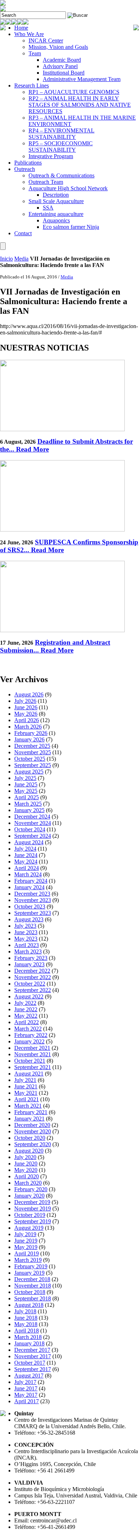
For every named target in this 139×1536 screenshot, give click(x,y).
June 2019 (25, 1241)
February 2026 (30, 733)
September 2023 (32, 913)
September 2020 (32, 1144)
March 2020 (28, 1183)
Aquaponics (56, 220)
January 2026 (29, 739)
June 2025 (25, 784)
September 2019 (32, 1221)
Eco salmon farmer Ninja (71, 227)
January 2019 (29, 1273)
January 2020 (29, 1196)
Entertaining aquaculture (56, 214)
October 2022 (29, 984)
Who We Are (29, 34)
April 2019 (26, 1253)
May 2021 (25, 1093)
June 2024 (25, 855)
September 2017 (32, 1369)
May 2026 (25, 714)
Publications (28, 163)
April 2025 (26, 797)
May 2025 (25, 791)
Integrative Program (51, 156)
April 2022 (26, 1022)
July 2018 (25, 1311)
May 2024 (25, 861)
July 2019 (25, 1234)
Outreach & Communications (61, 175)
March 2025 (28, 804)
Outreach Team (46, 182)
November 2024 (32, 823)
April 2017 (26, 1401)
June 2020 (25, 1163)
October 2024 (29, 829)
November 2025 (32, 752)
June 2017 (25, 1388)
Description (56, 195)
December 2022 (32, 971)
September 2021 (32, 1067)
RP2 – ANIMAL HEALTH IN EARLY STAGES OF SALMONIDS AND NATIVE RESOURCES (80, 104)
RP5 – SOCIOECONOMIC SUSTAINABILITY (61, 146)
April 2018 (26, 1331)
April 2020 (26, 1176)
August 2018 (28, 1305)
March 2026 (28, 727)
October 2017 (29, 1363)
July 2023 (25, 926)
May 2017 (25, 1395)
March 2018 (28, 1337)
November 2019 (32, 1208)
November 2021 (32, 1054)
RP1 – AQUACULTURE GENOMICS (74, 92)
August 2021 (28, 1074)
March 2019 (28, 1260)
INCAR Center (46, 40)
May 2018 (25, 1324)
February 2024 (30, 881)
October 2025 (29, 759)
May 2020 (25, 1170)
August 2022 (28, 996)
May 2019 (25, 1247)
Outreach (24, 169)
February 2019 (30, 1266)
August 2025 (28, 772)
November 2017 (32, 1356)
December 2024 (32, 817)
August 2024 (28, 842)
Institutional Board (63, 73)
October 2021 (29, 1061)
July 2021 (25, 1080)
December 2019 (32, 1202)
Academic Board (62, 60)
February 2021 (30, 1112)
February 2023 (30, 958)
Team (35, 53)
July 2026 (25, 701)
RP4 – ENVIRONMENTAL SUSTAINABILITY (61, 133)
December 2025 (32, 746)
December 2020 (32, 1125)
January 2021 (29, 1119)
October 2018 (29, 1292)
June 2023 (25, 932)
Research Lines (31, 85)
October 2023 (29, 906)
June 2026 (25, 707)
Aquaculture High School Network (68, 188)
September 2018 (32, 1298)
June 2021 (25, 1086)
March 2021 (28, 1106)
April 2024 (26, 868)
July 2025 (25, 778)
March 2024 (28, 874)
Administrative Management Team (81, 79)
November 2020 (32, 1131)
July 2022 (25, 1003)
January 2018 (29, 1343)
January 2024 (29, 887)
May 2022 (25, 1016)
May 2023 (25, 939)
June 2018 (25, 1318)
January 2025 (29, 810)
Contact (23, 233)
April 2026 (26, 720)
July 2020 (25, 1157)
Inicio (6, 259)
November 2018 (32, 1286)
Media (21, 259)
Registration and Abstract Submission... (55, 646)
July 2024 (25, 849)
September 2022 (32, 990)
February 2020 (30, 1189)
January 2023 (29, 964)
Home (21, 28)
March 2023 (28, 951)
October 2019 (29, 1215)
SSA (48, 208)
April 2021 (26, 1099)
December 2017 (32, 1350)
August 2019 (28, 1228)
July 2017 (25, 1382)
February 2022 (30, 1035)
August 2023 (28, 919)
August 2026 (28, 694)
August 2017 (28, 1376)
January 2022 (29, 1041)
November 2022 (32, 977)
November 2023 (32, 900)
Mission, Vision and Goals (58, 47)
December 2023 (32, 894)
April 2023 (26, 945)
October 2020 (29, 1138)
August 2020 (28, 1151)
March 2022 (28, 1029)
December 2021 (32, 1048)
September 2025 (32, 765)
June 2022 (25, 1009)
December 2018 (32, 1279)
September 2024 (32, 836)
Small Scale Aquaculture (56, 201)
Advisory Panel (60, 66)
